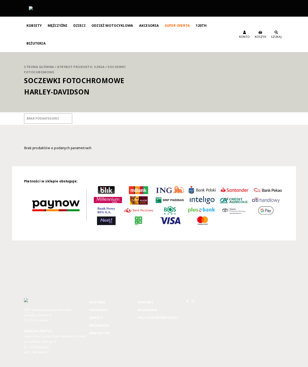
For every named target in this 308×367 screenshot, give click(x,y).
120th (201, 25)
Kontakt (145, 302)
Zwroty (96, 317)
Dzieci (79, 25)
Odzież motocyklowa (112, 25)
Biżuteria (36, 43)
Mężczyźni (58, 25)
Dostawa (97, 302)
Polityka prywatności (158, 317)
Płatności (98, 310)
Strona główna (39, 67)
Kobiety (34, 25)
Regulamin (147, 310)
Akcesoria (149, 25)
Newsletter (99, 333)
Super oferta (177, 25)
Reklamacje (99, 325)
